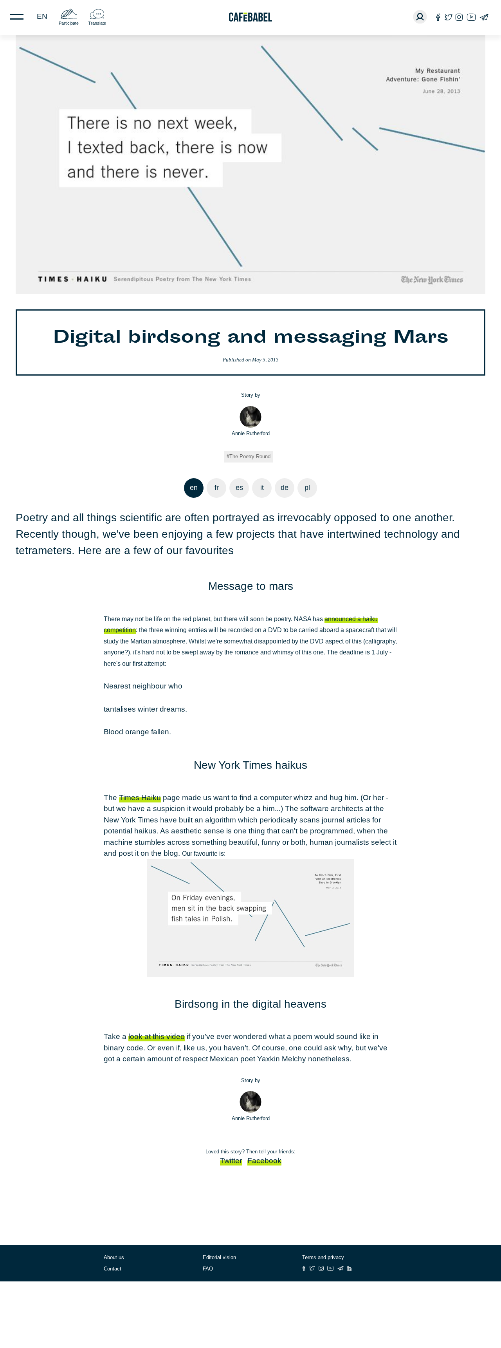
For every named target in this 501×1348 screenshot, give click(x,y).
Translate (97, 23)
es (239, 487)
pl (307, 487)
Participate (69, 23)
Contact (112, 1269)
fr (216, 487)
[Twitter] (448, 17)
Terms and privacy (323, 1257)
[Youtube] (471, 17)
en (42, 16)
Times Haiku (140, 797)
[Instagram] (459, 17)
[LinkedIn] (349, 1268)
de (284, 487)
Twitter (231, 1160)
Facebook (264, 1160)
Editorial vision (219, 1257)
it (262, 487)
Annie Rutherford (251, 433)
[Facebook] (438, 17)
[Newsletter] (483, 17)
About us (114, 1257)
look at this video (156, 1036)
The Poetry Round (249, 456)
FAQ (208, 1269)
